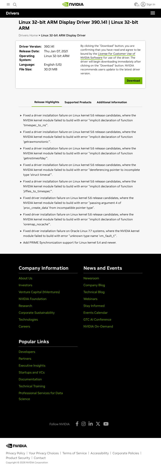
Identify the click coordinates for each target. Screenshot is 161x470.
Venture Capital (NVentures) (39, 292)
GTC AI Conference (97, 319)
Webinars (90, 299)
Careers (24, 326)
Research (25, 306)
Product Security (18, 458)
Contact (40, 458)
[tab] (47, 102)
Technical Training (32, 386)
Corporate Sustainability (37, 313)
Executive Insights (32, 365)
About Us (25, 278)
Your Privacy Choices (44, 453)
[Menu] (152, 13)
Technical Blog (94, 292)
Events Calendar (95, 313)
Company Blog (94, 285)
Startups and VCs (32, 372)
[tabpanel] (80, 179)
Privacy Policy (15, 453)
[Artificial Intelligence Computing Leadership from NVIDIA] (73, 4)
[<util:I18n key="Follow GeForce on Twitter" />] (98, 423)
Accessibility (100, 453)
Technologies (28, 319)
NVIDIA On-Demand (98, 326)
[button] (136, 5)
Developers (27, 352)
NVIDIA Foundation (33, 299)
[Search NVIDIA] (15, 4)
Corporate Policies (126, 453)
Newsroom (91, 278)
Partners (25, 359)
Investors (25, 285)
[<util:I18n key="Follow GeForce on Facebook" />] (77, 423)
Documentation (30, 379)
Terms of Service (74, 453)
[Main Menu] (8, 4)
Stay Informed (94, 306)
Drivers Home (28, 35)
